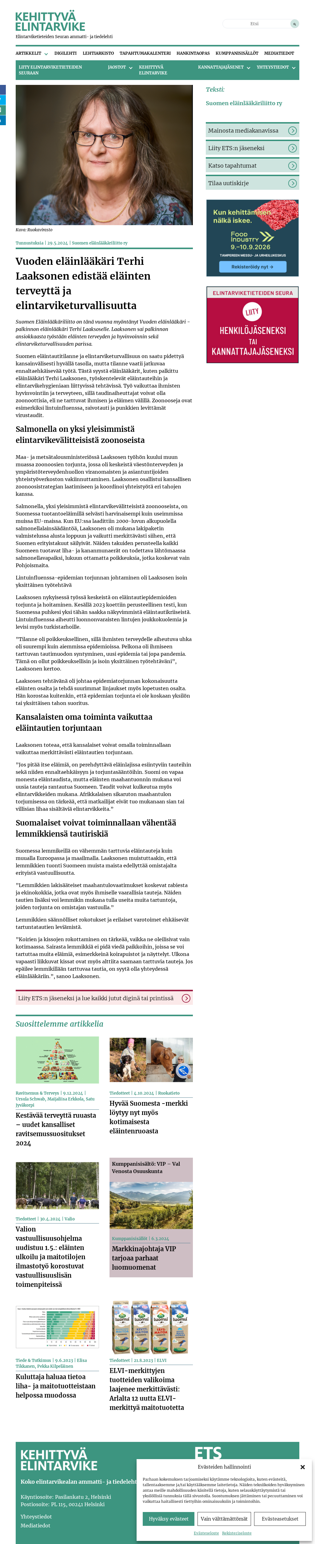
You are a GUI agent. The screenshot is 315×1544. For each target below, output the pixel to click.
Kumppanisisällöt (237, 53)
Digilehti (65, 53)
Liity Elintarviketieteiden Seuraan (50, 70)
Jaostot (117, 67)
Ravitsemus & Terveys (37, 1093)
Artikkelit (28, 53)
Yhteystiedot (273, 67)
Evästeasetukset (280, 1519)
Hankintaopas (193, 53)
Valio (70, 1219)
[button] (303, 1467)
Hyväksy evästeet (169, 1519)
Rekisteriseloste (237, 1533)
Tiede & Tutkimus (33, 1360)
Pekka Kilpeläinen (55, 1366)
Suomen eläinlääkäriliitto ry (99, 243)
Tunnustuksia (29, 243)
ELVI (161, 1360)
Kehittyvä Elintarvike (153, 70)
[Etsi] (294, 23)
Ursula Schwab (30, 1099)
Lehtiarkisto (98, 53)
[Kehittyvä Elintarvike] (50, 29)
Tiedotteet (120, 1093)
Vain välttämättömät (224, 1519)
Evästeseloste (206, 1533)
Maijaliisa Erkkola (65, 1099)
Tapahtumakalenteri (145, 53)
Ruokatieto (169, 1093)
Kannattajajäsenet (221, 67)
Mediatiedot (279, 53)
